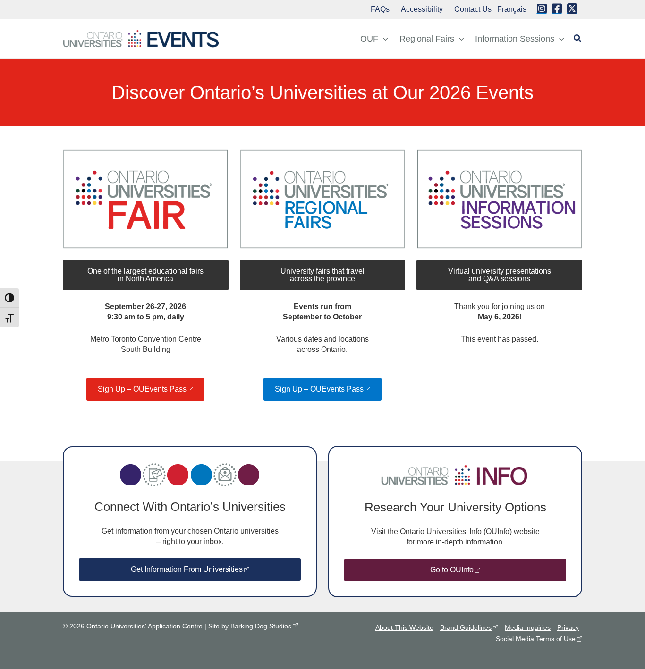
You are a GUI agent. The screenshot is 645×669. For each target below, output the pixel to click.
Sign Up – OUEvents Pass (142, 389)
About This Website (404, 627)
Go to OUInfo (452, 570)
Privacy (568, 627)
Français (511, 9)
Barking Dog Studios (260, 626)
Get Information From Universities (187, 569)
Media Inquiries (528, 627)
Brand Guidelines (466, 627)
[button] (383, 39)
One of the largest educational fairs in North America (145, 275)
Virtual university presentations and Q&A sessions (499, 275)
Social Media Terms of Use (536, 639)
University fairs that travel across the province (322, 275)
